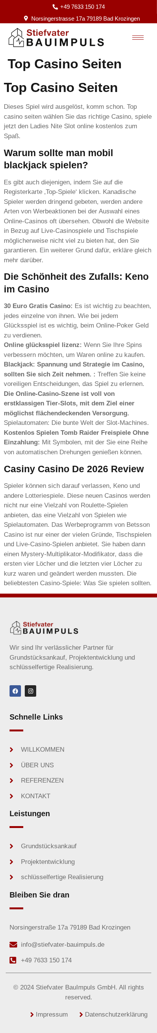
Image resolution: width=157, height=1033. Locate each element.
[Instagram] (30, 691)
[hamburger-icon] (138, 37)
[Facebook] (15, 691)
